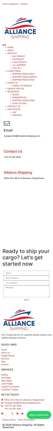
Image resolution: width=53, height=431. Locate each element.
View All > (17, 68)
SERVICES (12, 53)
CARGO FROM (14, 71)
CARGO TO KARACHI (22, 85)
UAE (14, 112)
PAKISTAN (17, 115)
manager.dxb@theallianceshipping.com (22, 136)
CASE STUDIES (19, 103)
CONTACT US (13, 106)
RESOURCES (13, 91)
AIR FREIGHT (18, 59)
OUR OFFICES (13, 109)
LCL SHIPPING (19, 65)
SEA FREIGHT (18, 56)
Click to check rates (38, 415)
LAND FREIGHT (19, 62)
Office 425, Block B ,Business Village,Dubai (24, 178)
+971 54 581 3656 (12, 157)
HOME (10, 47)
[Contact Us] (7, 145)
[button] (26, 45)
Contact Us (13, 151)
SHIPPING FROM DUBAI (23, 74)
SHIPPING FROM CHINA (23, 80)
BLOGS (15, 94)
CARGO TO (12, 83)
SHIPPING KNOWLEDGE (23, 100)
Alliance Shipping (18, 172)
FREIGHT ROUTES (15, 88)
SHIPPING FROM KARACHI (24, 77)
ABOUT (10, 50)
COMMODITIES (19, 97)
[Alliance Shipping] (7, 166)
